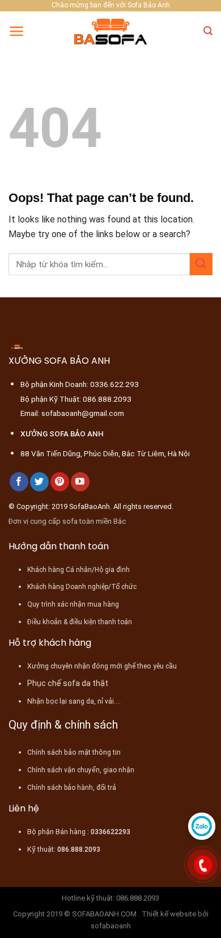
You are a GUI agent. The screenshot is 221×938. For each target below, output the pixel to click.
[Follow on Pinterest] (59, 481)
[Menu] (16, 31)
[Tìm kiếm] (207, 31)
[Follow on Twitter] (39, 481)
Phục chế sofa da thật (67, 683)
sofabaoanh (111, 926)
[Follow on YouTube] (80, 481)
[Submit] (201, 264)
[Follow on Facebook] (19, 481)
